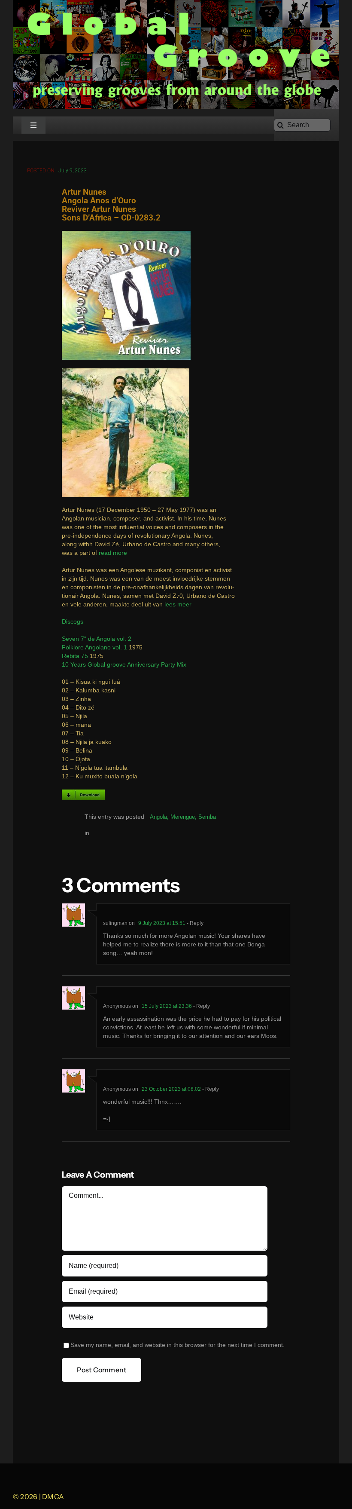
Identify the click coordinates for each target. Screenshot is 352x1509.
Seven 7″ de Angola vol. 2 (96, 639)
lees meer (177, 604)
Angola (158, 817)
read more (113, 553)
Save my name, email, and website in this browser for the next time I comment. (177, 1345)
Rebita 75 (75, 656)
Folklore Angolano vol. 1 (94, 647)
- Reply (194, 923)
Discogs (72, 621)
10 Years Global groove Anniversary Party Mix (124, 664)
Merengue (182, 817)
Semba (207, 817)
